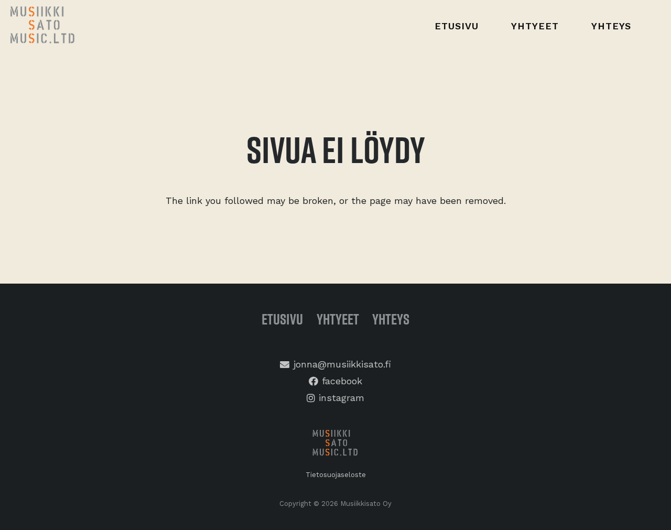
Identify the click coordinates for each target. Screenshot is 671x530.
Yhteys (390, 319)
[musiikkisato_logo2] (335, 444)
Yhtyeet (338, 319)
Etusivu (282, 319)
